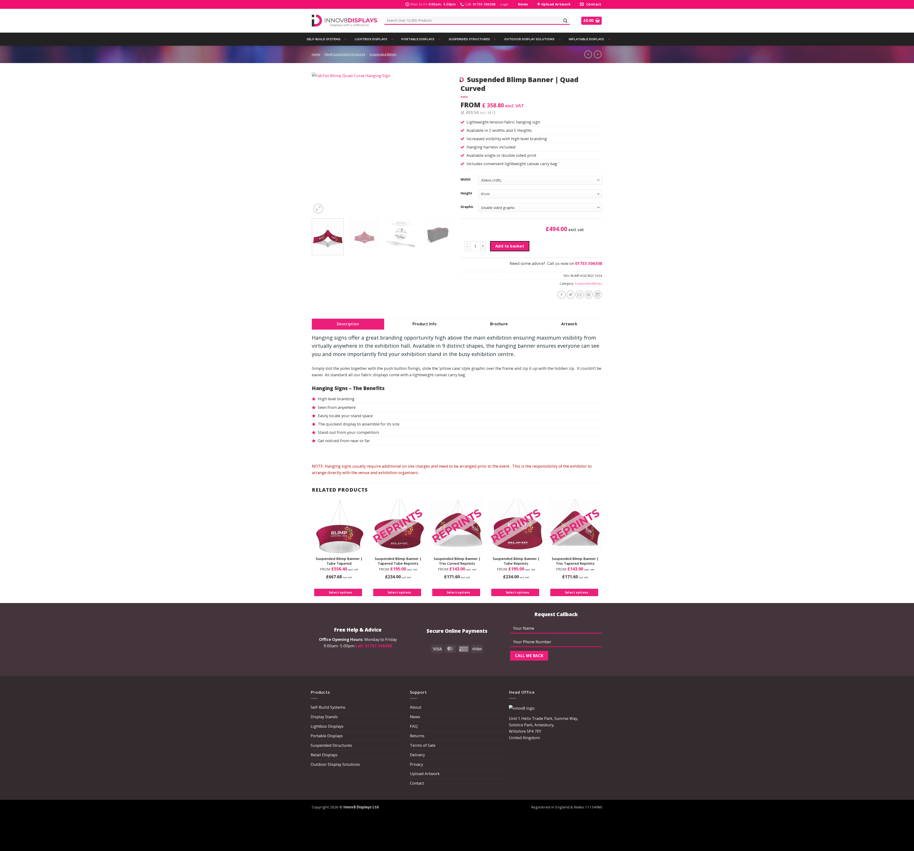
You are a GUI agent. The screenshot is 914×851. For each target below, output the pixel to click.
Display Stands (324, 716)
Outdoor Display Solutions (335, 764)
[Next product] (588, 54)
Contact (417, 783)
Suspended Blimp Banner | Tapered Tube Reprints (398, 561)
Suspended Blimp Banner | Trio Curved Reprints (457, 561)
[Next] (444, 143)
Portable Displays (327, 735)
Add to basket (509, 246)
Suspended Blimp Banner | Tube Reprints (516, 561)
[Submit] (565, 20)
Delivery (417, 754)
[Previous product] (597, 54)
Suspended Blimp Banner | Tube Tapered (339, 561)
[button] (504, 4)
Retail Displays (324, 754)
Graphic (467, 206)
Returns (417, 735)
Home (316, 54)
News (415, 716)
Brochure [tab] (499, 324)
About (415, 707)
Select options (340, 592)
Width (466, 179)
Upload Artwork (425, 773)
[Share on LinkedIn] (598, 295)
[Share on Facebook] (561, 295)
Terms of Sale (422, 745)
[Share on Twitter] (570, 295)
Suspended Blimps (383, 54)
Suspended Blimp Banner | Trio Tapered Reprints (575, 561)
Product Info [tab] (424, 324)
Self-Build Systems (328, 707)
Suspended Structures (331, 745)
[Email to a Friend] (580, 295)
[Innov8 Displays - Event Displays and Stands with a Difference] (344, 21)
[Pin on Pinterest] (589, 295)
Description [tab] (348, 324)
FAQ (414, 726)
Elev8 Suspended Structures (345, 54)
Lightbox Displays (327, 726)
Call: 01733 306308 (373, 645)
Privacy (416, 764)
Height (466, 193)
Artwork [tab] (569, 324)
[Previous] (320, 143)
